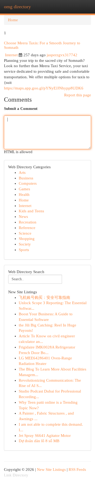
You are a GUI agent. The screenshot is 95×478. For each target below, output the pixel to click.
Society (25, 244)
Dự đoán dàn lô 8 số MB (39, 441)
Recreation (27, 222)
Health (24, 194)
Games (24, 189)
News (23, 216)
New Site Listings (51, 469)
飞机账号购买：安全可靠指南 (44, 297)
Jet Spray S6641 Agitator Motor (45, 435)
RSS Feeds (77, 469)
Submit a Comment (20, 108)
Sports (24, 250)
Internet (11, 55)
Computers (28, 183)
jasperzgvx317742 (62, 55)
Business (26, 178)
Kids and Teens (31, 211)
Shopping (27, 238)
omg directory (17, 6)
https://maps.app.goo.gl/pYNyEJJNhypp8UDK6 (43, 88)
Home (13, 20)
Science (25, 233)
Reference (27, 228)
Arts (22, 172)
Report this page (77, 95)
